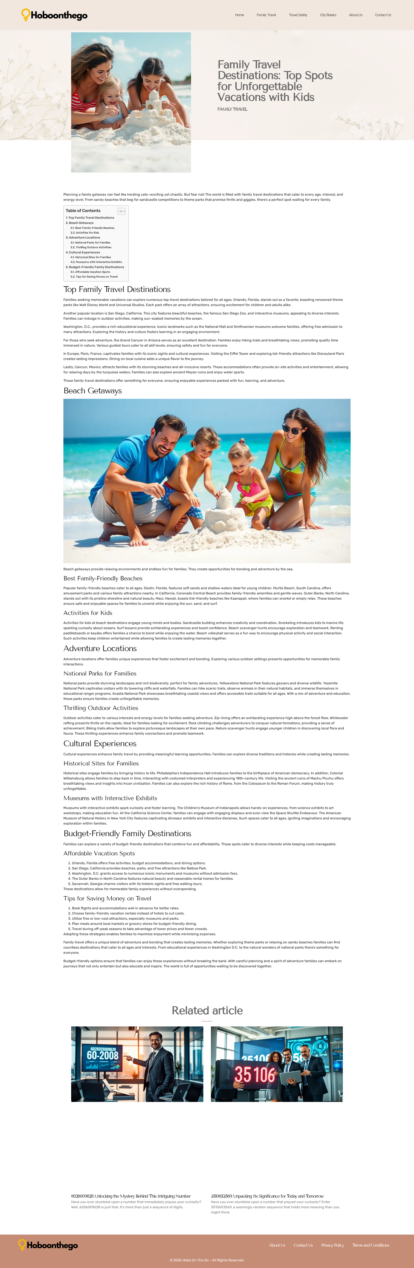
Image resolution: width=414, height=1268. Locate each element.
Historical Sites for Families (93, 257)
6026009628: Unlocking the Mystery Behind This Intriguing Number (130, 1196)
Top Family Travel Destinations (91, 218)
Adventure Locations (84, 237)
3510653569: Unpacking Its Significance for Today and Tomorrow (267, 1196)
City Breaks (328, 15)
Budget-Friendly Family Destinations (96, 267)
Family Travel (266, 15)
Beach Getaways (81, 223)
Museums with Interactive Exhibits (99, 262)
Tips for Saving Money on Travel (97, 276)
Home (239, 15)
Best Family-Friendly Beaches (94, 227)
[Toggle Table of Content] (119, 211)
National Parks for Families (92, 242)
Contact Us (383, 15)
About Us (355, 15)
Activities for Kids (87, 232)
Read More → (82, 1214)
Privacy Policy (332, 1245)
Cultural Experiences (84, 252)
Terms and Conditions (370, 1245)
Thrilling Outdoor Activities (93, 247)
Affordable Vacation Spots (92, 271)
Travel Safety (298, 15)
